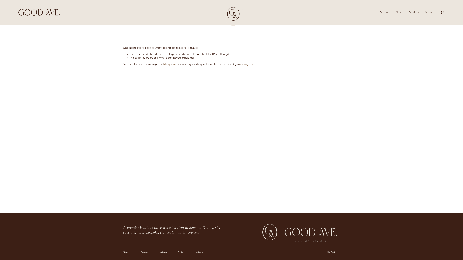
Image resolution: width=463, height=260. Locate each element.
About (399, 12)
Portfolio (384, 12)
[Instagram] (443, 12)
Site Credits (332, 252)
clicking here (169, 64)
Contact (429, 12)
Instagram (200, 252)
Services (414, 12)
